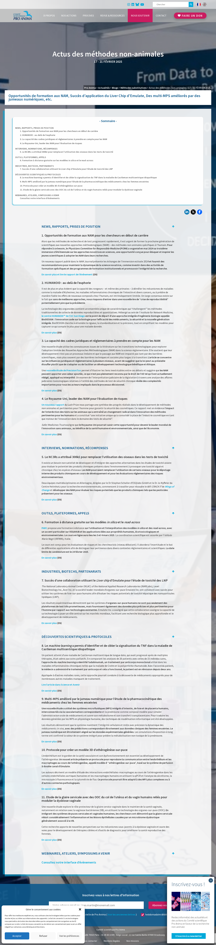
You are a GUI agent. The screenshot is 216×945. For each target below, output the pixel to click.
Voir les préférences (69, 935)
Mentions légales (112, 940)
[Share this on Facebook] (199, 212)
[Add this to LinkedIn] (186, 212)
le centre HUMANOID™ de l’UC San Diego (63, 315)
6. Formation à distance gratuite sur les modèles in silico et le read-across (56, 160)
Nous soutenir (140, 15)
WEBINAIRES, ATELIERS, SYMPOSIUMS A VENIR (37, 195)
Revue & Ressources (112, 15)
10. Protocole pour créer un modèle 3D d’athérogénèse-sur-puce (51, 185)
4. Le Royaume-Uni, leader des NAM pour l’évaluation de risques (51, 143)
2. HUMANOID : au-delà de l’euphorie (37, 135)
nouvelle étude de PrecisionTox (63, 370)
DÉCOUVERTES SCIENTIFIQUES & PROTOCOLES (38, 174)
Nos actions (68, 15)
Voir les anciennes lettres (121, 914)
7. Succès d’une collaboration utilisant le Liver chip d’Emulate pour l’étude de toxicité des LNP (66, 169)
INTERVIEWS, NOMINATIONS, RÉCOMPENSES (36, 148)
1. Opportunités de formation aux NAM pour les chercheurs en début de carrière (59, 131)
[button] (80, 909)
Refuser (43, 935)
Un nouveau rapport (53, 404)
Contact (161, 15)
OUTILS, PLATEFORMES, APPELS (30, 157)
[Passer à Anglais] (205, 4)
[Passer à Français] (199, 4)
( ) (107, 914)
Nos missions (133, 940)
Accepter (17, 935)
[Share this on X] (193, 212)
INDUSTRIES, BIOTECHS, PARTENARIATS (34, 165)
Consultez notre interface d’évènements (40, 198)
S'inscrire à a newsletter (188, 936)
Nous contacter (90, 940)
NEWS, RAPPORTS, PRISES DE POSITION (34, 127)
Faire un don (192, 15)
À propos (49, 15)
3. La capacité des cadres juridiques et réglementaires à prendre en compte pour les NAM (63, 139)
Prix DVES (88, 15)
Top (173, 227)
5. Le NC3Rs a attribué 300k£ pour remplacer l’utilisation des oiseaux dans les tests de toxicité (66, 151)
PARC (44, 528)
